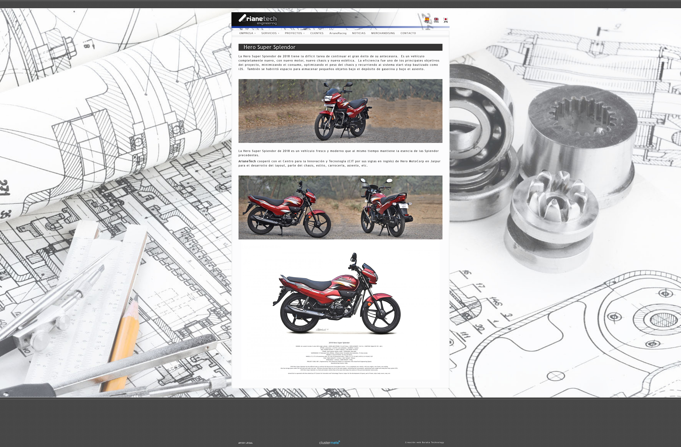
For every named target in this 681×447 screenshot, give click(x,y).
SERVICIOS (270, 33)
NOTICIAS (359, 33)
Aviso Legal (246, 443)
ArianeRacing (338, 33)
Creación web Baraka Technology (424, 442)
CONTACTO (408, 33)
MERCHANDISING (383, 33)
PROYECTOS (295, 33)
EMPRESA (248, 33)
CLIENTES (317, 33)
